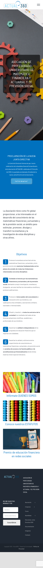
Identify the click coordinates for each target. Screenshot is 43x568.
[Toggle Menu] (38, 5)
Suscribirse (11, 523)
